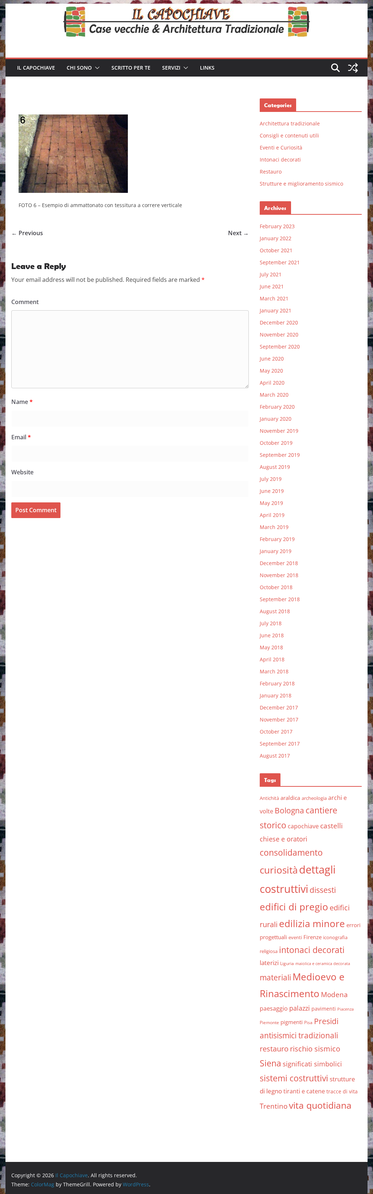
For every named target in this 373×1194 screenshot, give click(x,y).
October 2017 (276, 731)
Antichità (269, 798)
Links (207, 67)
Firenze (312, 937)
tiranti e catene (304, 1091)
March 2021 (274, 298)
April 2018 (272, 659)
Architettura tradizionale (290, 123)
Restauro (271, 171)
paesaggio (274, 1008)
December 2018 (279, 563)
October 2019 (276, 442)
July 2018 (271, 623)
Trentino (273, 1106)
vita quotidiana (320, 1105)
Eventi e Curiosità (281, 147)
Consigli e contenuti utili (289, 135)
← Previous (27, 233)
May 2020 (271, 370)
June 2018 (272, 635)
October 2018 (276, 587)
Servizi (171, 67)
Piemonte (269, 1022)
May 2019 (271, 502)
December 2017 (279, 707)
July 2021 (271, 274)
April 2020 (272, 382)
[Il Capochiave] (186, 9)
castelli (331, 826)
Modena (334, 994)
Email (21, 437)
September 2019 (280, 454)
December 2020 (279, 322)
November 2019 (279, 430)
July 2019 (271, 478)
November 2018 (279, 575)
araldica (290, 797)
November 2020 (279, 334)
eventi (295, 937)
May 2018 (271, 647)
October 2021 (276, 250)
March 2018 (274, 671)
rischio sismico (315, 1049)
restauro (274, 1049)
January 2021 (275, 310)
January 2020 (275, 418)
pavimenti (323, 1008)
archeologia (314, 798)
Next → (238, 233)
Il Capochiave (36, 67)
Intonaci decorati (280, 159)
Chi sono (79, 67)
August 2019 (275, 466)
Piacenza (345, 1009)
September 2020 (280, 346)
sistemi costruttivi (294, 1078)
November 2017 (279, 719)
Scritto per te (130, 67)
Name (22, 402)
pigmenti (291, 1022)
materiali (275, 977)
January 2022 (275, 238)
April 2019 (272, 515)
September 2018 (280, 599)
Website (22, 472)
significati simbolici (312, 1063)
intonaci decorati (312, 950)
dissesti (323, 889)
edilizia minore (312, 923)
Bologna (289, 810)
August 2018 (275, 611)
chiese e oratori (283, 839)
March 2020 (274, 394)
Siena (270, 1063)
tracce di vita (342, 1091)
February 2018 (277, 683)
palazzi (299, 1008)
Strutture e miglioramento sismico (301, 183)
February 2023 (277, 226)
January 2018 (275, 695)
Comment (25, 302)
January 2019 (275, 551)
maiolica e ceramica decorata (322, 963)
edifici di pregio (294, 906)
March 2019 (274, 527)
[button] (96, 68)
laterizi (269, 962)
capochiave (303, 826)
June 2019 (272, 490)
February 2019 (277, 539)
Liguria (287, 963)
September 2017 (280, 743)
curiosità (279, 869)
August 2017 (275, 755)
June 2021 (272, 286)
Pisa (308, 1022)
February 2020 (277, 406)
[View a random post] (353, 68)
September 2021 (280, 262)
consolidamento (291, 852)
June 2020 (272, 358)
